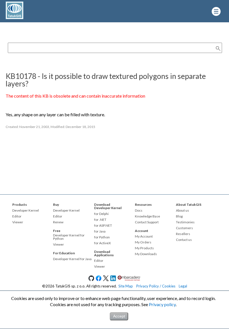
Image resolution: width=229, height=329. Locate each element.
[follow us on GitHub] (91, 279)
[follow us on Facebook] (98, 279)
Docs (138, 210)
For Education (64, 253)
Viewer (17, 222)
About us (182, 210)
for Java (100, 231)
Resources (143, 204)
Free (56, 231)
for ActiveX (102, 243)
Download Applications (104, 253)
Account (141, 231)
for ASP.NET (103, 225)
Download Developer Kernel (107, 206)
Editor (17, 216)
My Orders (143, 242)
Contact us (184, 239)
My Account (144, 236)
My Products (144, 248)
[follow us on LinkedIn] (113, 279)
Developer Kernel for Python (69, 237)
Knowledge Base (147, 216)
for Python (102, 237)
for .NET (100, 219)
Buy (56, 204)
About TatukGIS (188, 204)
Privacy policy (162, 304)
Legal (183, 286)
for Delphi (101, 214)
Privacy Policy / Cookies (155, 286)
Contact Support (147, 222)
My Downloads (146, 254)
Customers (184, 228)
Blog (179, 216)
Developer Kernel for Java (72, 259)
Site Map (125, 286)
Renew (58, 222)
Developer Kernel (25, 210)
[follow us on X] (106, 279)
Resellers (183, 234)
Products (19, 204)
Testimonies (185, 222)
